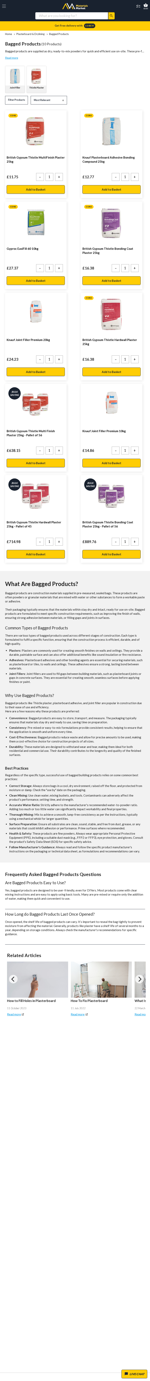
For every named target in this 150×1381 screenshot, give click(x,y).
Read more (11, 57)
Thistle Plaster (36, 87)
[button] (4, 6)
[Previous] (13, 979)
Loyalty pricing (75, 25)
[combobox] (71, 15)
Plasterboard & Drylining (30, 34)
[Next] (139, 979)
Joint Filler (15, 87)
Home (8, 34)
